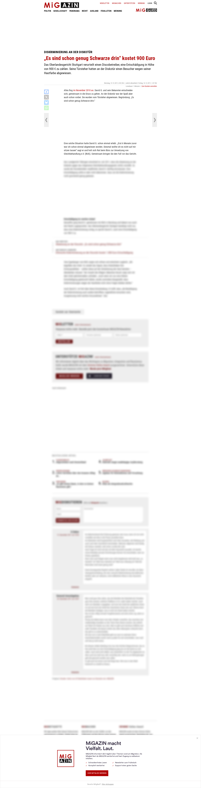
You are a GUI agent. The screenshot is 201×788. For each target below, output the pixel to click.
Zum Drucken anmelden (149, 86)
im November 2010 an (83, 90)
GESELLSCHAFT (60, 11)
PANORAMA (74, 11)
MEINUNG (118, 11)
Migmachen (116, 3)
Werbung (141, 3)
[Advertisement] (100, 31)
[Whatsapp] (46, 108)
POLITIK (47, 11)
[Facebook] (46, 91)
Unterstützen (129, 3)
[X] (46, 97)
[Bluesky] (46, 102)
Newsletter (104, 3)
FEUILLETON (106, 11)
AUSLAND (94, 11)
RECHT (85, 11)
